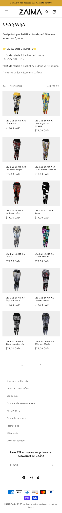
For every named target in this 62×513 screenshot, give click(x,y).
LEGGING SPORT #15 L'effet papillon (44, 255)
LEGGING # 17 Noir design (44, 212)
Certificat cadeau (16, 440)
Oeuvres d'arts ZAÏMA (18, 388)
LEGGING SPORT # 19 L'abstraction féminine (45, 168)
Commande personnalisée (21, 403)
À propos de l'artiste (18, 381)
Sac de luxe (13, 395)
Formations (13, 425)
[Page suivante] (40, 364)
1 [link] (22, 364)
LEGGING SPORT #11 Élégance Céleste (44, 342)
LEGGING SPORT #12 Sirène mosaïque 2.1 (15, 342)
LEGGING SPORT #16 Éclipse (15, 255)
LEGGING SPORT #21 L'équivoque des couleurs (44, 123)
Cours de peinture (16, 418)
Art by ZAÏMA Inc (18, 504)
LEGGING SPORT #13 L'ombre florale (44, 299)
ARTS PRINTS (13, 410)
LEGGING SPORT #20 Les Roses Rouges (16, 168)
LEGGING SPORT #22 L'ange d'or (16, 122)
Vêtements (12, 433)
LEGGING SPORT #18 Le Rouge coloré (15, 212)
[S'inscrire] (51, 465)
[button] (6, 12)
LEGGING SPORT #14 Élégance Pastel (15, 299)
